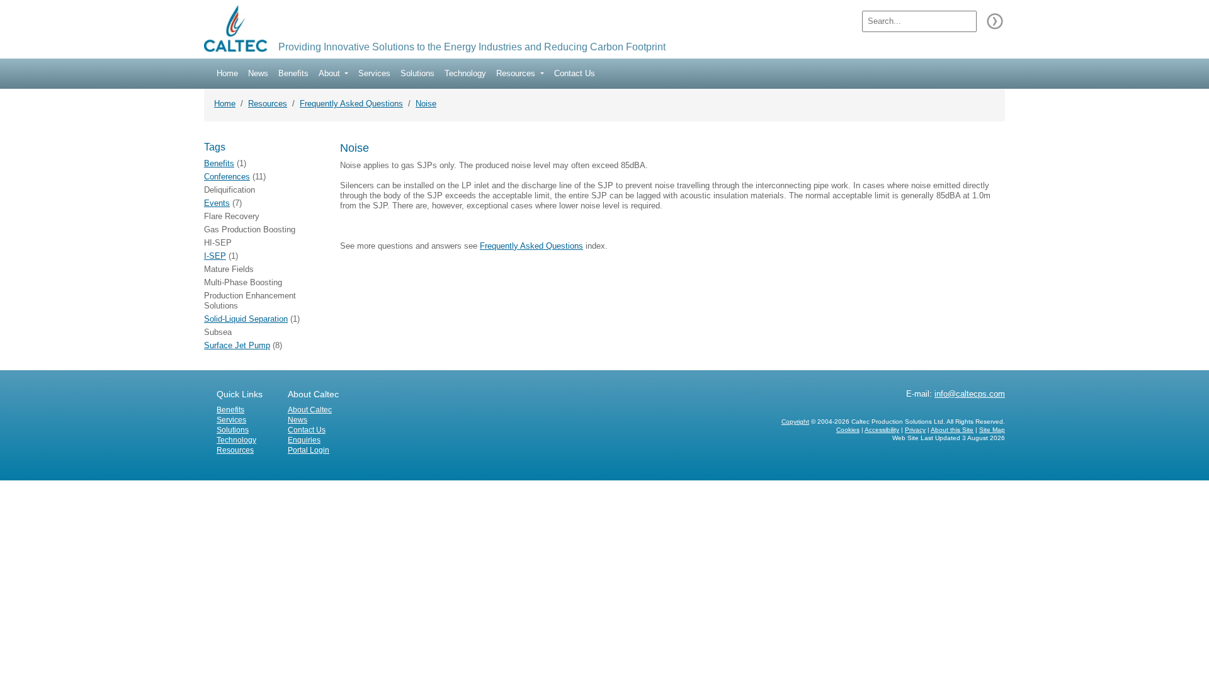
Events (217, 203)
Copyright (795, 421)
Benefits (293, 73)
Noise (426, 103)
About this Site (952, 429)
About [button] (331, 73)
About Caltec (310, 409)
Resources (267, 103)
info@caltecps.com (969, 394)
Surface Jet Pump (237, 345)
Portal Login (308, 450)
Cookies (848, 429)
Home (227, 73)
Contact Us (574, 73)
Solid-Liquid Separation (246, 319)
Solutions (417, 73)
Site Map (992, 429)
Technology (465, 73)
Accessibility (882, 429)
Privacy (915, 429)
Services (374, 73)
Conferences (227, 176)
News (258, 73)
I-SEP (215, 256)
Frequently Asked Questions (351, 103)
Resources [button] (517, 73)
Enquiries (304, 440)
